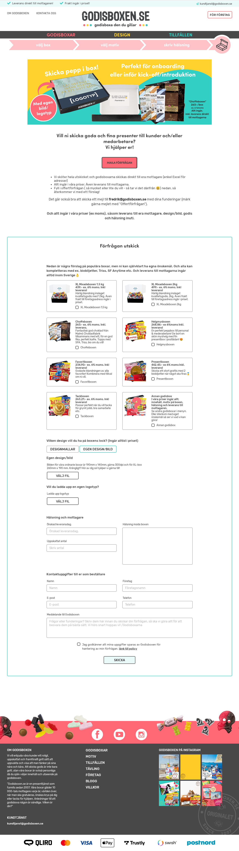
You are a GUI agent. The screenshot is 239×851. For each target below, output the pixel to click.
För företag (220, 15)
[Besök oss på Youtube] (119, 735)
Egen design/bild (98, 449)
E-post (51, 598)
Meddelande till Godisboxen (63, 614)
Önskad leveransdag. (59, 524)
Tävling (93, 769)
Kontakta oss (46, 13)
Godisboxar (61, 35)
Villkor (92, 787)
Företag (127, 581)
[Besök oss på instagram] (142, 735)
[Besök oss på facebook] (97, 735)
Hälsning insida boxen (135, 524)
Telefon (127, 598)
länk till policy (128, 648)
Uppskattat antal (57, 541)
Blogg (91, 781)
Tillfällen (180, 35)
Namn (50, 581)
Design (122, 35)
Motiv (91, 756)
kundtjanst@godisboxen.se (215, 3)
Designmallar (62, 449)
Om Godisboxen (18, 13)
